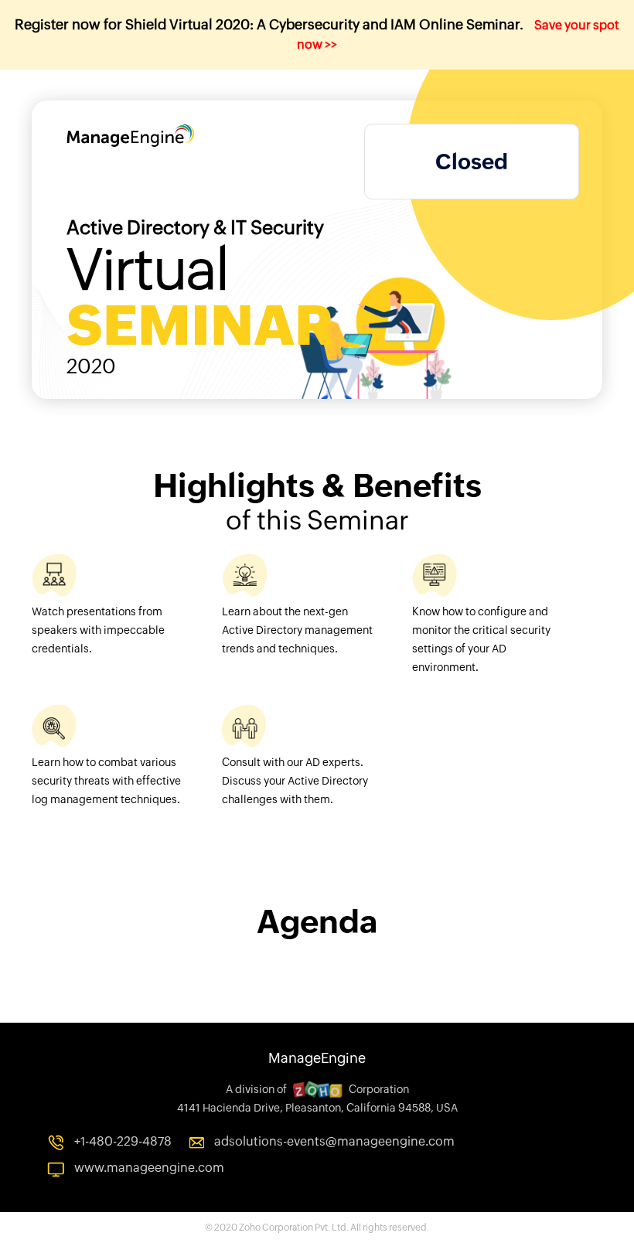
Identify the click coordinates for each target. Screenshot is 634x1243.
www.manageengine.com (149, 1167)
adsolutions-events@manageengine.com (334, 1141)
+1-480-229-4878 (123, 1141)
